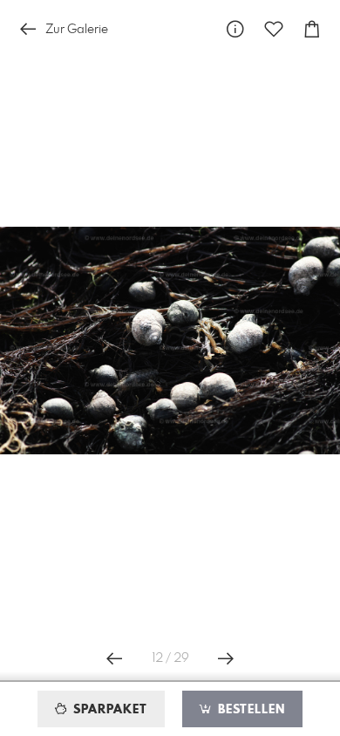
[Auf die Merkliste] (273, 29)
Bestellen (249, 710)
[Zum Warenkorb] (312, 29)
